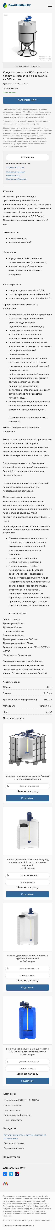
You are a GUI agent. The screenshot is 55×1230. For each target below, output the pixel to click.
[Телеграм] (11, 1174)
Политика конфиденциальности (18, 1225)
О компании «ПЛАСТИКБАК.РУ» (21, 1100)
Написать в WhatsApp (16, 179)
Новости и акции (13, 1105)
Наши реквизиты (13, 1120)
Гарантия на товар (14, 1148)
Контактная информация (17, 1115)
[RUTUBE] (17, 1174)
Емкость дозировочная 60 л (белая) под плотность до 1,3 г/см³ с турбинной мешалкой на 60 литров (27, 864)
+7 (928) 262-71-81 (15, 167)
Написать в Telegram (15, 172)
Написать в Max (13, 175)
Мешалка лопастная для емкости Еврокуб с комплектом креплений (28, 778)
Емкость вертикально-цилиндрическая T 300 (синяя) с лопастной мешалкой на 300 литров (27, 1051)
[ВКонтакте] (5, 1174)
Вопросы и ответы (14, 1143)
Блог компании (12, 1110)
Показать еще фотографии (27, 66)
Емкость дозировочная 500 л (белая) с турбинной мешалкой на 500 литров (27, 958)
